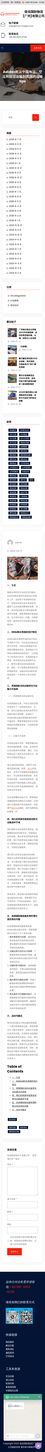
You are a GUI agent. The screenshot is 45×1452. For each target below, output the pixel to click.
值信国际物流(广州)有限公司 (34, 13)
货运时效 (13, 500)
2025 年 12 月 (15, 168)
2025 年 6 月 (15, 196)
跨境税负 (13, 509)
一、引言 (16, 1077)
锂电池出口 (25, 513)
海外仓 (23, 480)
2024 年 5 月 (15, 258)
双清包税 (13, 447)
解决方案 (10, 1345)
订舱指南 (24, 496)
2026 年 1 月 (15, 163)
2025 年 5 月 (15, 201)
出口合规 (13, 438)
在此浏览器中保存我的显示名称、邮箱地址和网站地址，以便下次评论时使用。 (23, 1241)
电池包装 (13, 488)
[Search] (35, 117)
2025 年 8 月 (15, 187)
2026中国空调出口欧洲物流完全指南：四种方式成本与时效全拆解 (28, 396)
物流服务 (10, 1341)
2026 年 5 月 (15, 149)
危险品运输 (25, 442)
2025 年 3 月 (15, 210)
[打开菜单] (2, 48)
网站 (9, 1224)
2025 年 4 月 (15, 206)
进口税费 (24, 509)
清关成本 (13, 484)
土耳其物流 (14, 471)
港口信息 (10, 1379)
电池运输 (13, 492)
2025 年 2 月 (15, 215)
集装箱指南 (11, 1386)
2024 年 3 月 (15, 268)
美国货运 (13, 496)
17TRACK (10, 1356)
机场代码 (10, 1383)
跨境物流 (13, 504)
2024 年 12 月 (15, 225)
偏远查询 (10, 1352)
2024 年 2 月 (15, 272)
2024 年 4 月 (15, 263)
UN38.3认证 (24, 430)
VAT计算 (13, 434)
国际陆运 (13, 463)
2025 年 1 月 (15, 220)
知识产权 (24, 492)
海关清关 (13, 480)
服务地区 (10, 1349)
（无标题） (23, 346)
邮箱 (10, 1211)
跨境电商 (24, 504)
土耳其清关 (26, 467)
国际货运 (24, 459)
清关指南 (24, 484)
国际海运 (24, 451)
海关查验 (24, 476)
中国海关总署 (12, 1390)
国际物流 (13, 455)
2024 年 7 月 (15, 249)
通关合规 (13, 513)
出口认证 (13, 442)
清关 (31, 480)
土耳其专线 (25, 463)
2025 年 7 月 (15, 191)
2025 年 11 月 (15, 172)
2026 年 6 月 (15, 144)
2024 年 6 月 (15, 253)
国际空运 (13, 459)
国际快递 (13, 451)
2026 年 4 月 (15, 153)
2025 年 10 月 (15, 177)
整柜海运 (13, 476)
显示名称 (12, 1199)
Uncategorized (18, 295)
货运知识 (14, 305)
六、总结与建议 (19, 1109)
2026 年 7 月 (15, 139)
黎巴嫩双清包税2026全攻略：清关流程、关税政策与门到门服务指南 (28, 362)
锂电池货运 (14, 517)
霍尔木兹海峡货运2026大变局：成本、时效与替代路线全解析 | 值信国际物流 (28, 379)
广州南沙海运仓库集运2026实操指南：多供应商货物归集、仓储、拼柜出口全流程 (28, 334)
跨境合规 (24, 500)
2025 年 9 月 (15, 182)
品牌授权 (24, 447)
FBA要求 (13, 430)
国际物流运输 (26, 455)
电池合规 (24, 488)
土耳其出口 (14, 467)
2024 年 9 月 (15, 239)
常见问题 (10, 1376)
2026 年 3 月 (15, 158)
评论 (10, 1164)
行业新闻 (14, 300)
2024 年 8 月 (15, 244)
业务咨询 (38, 48)
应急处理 (25, 471)
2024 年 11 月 (15, 230)
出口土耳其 (25, 438)
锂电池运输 (26, 517)
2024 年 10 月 (15, 234)
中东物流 (23, 434)
